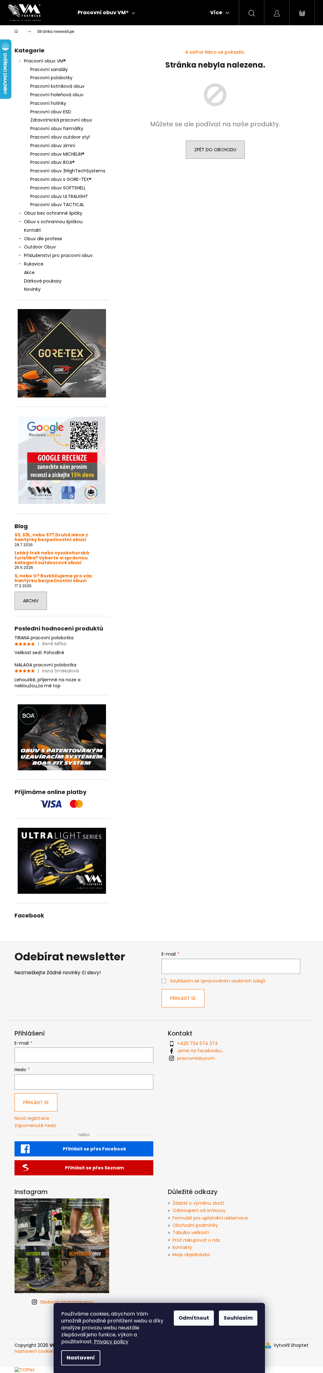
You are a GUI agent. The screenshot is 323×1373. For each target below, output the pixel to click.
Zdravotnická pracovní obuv (61, 120)
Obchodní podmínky (195, 1225)
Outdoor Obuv (40, 247)
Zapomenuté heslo (35, 1126)
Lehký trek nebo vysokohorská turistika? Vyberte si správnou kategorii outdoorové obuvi (52, 558)
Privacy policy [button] (111, 1341)
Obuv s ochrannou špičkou (53, 221)
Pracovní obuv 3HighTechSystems (67, 171)
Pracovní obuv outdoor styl (60, 137)
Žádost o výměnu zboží (198, 1203)
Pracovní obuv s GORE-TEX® (60, 179)
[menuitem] (106, 12)
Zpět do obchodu (215, 149)
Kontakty (182, 1247)
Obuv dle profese (43, 239)
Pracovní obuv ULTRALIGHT (59, 196)
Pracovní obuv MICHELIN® (57, 154)
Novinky (32, 289)
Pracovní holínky (48, 103)
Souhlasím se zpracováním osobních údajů (217, 981)
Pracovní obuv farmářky (56, 128)
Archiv (30, 601)
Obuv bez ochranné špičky (53, 213)
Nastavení (81, 1357)
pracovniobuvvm (196, 1058)
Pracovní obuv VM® (45, 61)
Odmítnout (194, 1318)
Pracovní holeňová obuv (57, 95)
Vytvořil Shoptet (290, 1345)
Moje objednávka (191, 1254)
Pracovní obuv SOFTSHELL (58, 188)
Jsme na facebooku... (200, 1051)
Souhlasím (238, 1318)
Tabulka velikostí (191, 1232)
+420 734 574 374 (197, 1043)
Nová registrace (32, 1118)
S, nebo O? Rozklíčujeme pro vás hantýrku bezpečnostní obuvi (53, 578)
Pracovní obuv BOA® (52, 162)
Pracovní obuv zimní (52, 145)
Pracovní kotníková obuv (57, 86)
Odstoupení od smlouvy (199, 1210)
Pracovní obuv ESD (50, 112)
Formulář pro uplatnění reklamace (210, 1218)
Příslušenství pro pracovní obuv (58, 255)
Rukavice (34, 264)
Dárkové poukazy (43, 281)
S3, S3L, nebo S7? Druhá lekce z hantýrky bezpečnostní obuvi (51, 537)
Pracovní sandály (49, 69)
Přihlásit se (183, 998)
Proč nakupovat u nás (196, 1240)
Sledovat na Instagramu (66, 1302)
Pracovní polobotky (51, 78)
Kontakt (32, 230)
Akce (29, 272)
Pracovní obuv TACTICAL (57, 204)
